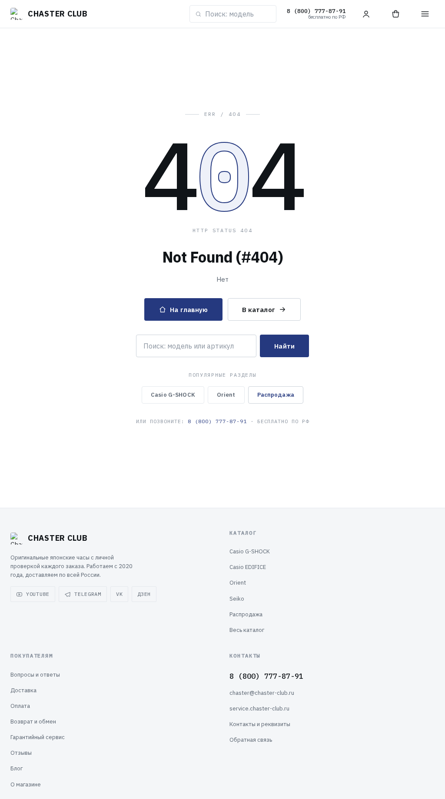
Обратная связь (250, 739)
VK (119, 594)
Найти (284, 346)
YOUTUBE (38, 594)
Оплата (20, 706)
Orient (226, 394)
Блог (16, 768)
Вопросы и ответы (35, 674)
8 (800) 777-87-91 (217, 421)
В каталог (258, 310)
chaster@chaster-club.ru (261, 693)
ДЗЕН (144, 594)
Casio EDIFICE (247, 567)
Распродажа (275, 394)
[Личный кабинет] (365, 13)
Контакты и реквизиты (259, 724)
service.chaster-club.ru (259, 708)
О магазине (25, 784)
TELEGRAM (87, 594)
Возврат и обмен (33, 721)
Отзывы (21, 752)
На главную (189, 310)
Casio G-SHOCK (173, 394)
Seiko (236, 598)
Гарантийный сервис (37, 737)
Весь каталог (246, 630)
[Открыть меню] (425, 13)
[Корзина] (395, 13)
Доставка (23, 690)
